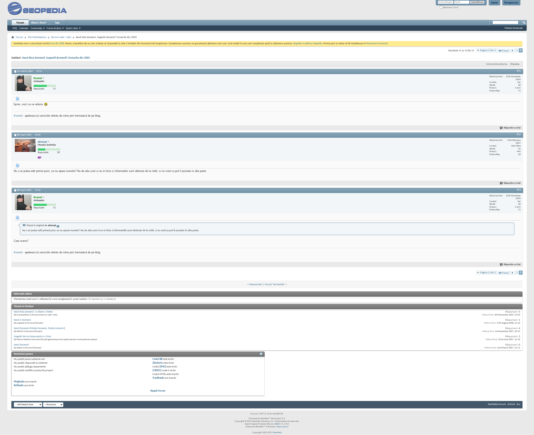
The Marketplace (37, 37)
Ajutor (494, 2)
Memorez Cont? (450, 7)
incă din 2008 (57, 43)
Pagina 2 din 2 (488, 50)
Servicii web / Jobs (61, 37)
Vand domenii (21, 344)
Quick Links (72, 28)
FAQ (15, 28)
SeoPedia (277, 432)
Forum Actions (54, 28)
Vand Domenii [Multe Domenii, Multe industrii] (39, 328)
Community (36, 28)
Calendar (23, 28)
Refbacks (19, 385)
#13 (519, 190)
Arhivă (511, 404)
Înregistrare (511, 2)
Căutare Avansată (513, 28)
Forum (20, 22)
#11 (519, 71)
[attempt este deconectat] (25, 145)
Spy (57, 22)
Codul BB (157, 359)
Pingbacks (19, 381)
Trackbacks (158, 378)
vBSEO (277, 424)
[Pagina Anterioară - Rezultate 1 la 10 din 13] (512, 51)
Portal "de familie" (275, 284)
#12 (519, 134)
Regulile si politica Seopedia (307, 43)
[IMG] (163, 366)
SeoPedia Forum (497, 404)
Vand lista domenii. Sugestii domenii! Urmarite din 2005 (56, 57)
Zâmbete (157, 363)
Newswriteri (255, 284)
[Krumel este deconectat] (23, 83)
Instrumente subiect (495, 64)
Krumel (18, 115)
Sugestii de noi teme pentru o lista (32, 336)
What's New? (39, 22)
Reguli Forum (157, 391)
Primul (505, 50)
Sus (518, 404)
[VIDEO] (156, 370)
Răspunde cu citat (512, 128)
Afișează (514, 64)
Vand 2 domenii (22, 320)
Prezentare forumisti (377, 43)
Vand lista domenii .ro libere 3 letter (33, 311)
